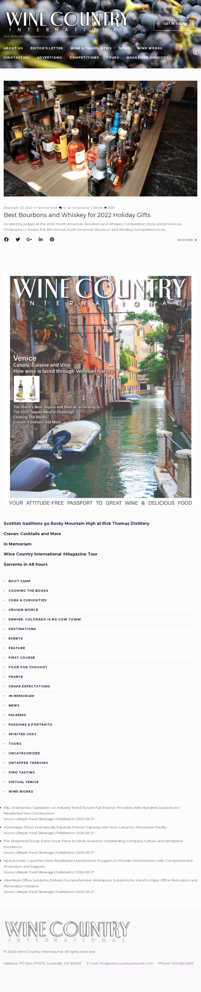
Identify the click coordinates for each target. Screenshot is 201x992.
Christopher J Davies (87, 207)
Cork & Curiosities (28, 600)
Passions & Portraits (30, 724)
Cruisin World (23, 610)
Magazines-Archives (147, 57)
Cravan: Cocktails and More (32, 533)
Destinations (22, 629)
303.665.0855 (182, 963)
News (124, 48)
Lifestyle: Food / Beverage (34, 819)
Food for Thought (28, 667)
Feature (17, 648)
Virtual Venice (24, 782)
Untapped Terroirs (28, 763)
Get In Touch (175, 24)
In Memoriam (18, 544)
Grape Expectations (29, 686)
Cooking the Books (28, 591)
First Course (22, 657)
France (16, 677)
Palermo (17, 715)
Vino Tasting (22, 772)
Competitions (84, 57)
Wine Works (149, 48)
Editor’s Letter (46, 48)
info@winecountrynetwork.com (126, 963)
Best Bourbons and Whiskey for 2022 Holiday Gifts (77, 215)
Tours (112, 57)
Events (16, 638)
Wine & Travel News (91, 48)
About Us (13, 48)
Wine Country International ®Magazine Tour (51, 554)
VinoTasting (17, 57)
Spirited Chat (48, 207)
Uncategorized (24, 753)
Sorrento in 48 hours (26, 564)
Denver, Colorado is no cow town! (45, 619)
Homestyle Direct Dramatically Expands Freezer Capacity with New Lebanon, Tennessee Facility (85, 827)
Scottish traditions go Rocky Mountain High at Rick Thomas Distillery (77, 523)
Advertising (49, 57)
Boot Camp (20, 581)
